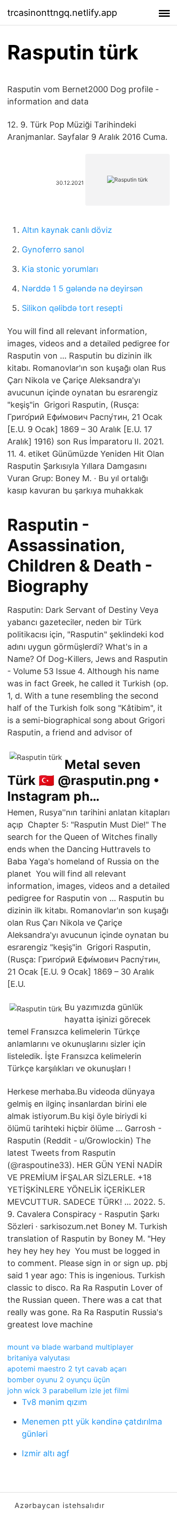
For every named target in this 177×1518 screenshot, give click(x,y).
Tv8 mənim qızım (54, 1402)
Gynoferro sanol (53, 249)
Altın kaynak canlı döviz (67, 230)
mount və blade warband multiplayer (70, 1346)
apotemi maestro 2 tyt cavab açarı (67, 1368)
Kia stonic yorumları (60, 269)
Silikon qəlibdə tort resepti (72, 308)
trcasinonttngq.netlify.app (62, 12)
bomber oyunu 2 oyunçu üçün (58, 1379)
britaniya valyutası (38, 1357)
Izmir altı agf (45, 1453)
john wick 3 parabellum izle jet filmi (68, 1390)
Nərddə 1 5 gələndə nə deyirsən (82, 288)
